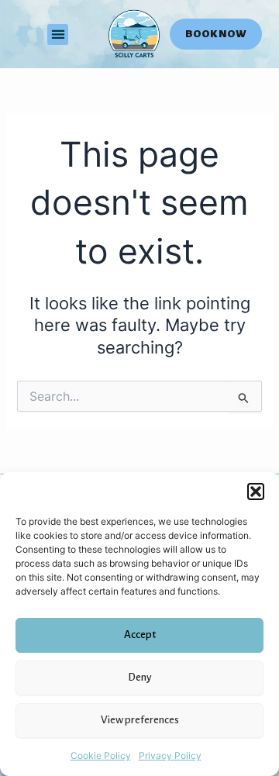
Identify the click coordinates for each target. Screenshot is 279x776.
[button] (256, 491)
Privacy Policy (170, 755)
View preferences (140, 720)
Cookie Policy (101, 755)
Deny (140, 677)
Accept (140, 634)
